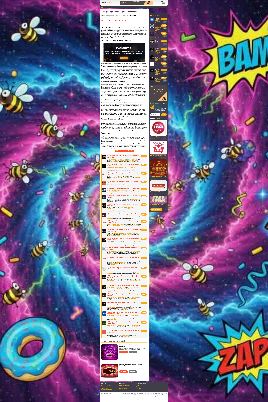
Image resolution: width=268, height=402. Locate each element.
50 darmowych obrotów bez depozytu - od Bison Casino (123, 188)
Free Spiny (163, 1)
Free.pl (108, 2)
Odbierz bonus (123, 352)
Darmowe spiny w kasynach (118, 7)
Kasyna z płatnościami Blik (124, 385)
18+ (139, 399)
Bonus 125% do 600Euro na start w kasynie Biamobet (131, 365)
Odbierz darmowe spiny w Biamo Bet (124, 150)
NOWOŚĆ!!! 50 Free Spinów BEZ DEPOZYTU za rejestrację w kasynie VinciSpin (121, 303)
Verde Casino (139, 388)
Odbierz (144, 156)
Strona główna (102, 7)
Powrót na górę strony (156, 209)
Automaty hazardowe (123, 388)
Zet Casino (138, 386)
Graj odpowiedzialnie (132, 399)
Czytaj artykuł (133, 352)
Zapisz (163, 114)
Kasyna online (153, 7)
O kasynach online (105, 386)
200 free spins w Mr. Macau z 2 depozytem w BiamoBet (114, 20)
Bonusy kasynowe (131, 7)
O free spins (107, 7)
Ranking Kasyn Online (105, 385)
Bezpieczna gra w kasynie (106, 389)
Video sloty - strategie (123, 386)
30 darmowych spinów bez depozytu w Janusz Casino (123, 285)
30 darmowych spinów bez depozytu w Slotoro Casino (123, 214)
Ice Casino (138, 385)
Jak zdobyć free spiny (105, 388)
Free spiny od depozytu (142, 7)
